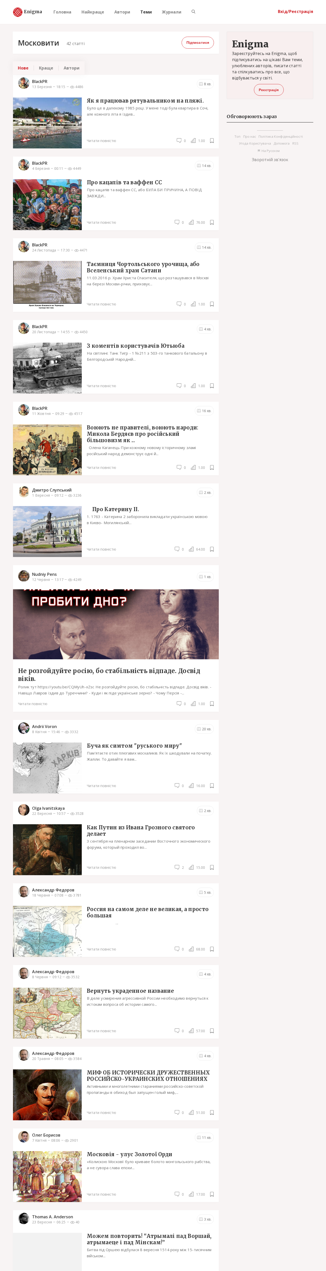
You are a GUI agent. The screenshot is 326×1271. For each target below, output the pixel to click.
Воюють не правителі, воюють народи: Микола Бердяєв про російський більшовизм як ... (142, 433)
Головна (62, 12)
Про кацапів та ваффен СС (124, 182)
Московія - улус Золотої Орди (129, 1154)
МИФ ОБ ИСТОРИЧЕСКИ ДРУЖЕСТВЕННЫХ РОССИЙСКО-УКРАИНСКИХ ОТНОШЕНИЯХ (148, 1075)
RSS (295, 143)
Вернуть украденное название (130, 990)
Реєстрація (269, 90)
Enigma (28, 12)
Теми (146, 12)
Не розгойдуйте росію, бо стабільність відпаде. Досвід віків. (109, 675)
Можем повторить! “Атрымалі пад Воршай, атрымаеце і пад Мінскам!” (149, 1239)
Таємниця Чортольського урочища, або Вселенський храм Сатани (143, 267)
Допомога (282, 143)
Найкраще (93, 12)
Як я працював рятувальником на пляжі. (145, 100)
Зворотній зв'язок (270, 159)
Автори (122, 12)
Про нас (249, 136)
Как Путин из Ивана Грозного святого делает (141, 830)
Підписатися (197, 42)
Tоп (237, 136)
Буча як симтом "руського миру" (134, 745)
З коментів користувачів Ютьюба (135, 345)
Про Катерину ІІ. (113, 509)
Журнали (171, 12)
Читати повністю (101, 140)
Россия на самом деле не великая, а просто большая (148, 912)
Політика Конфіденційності (281, 136)
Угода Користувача (255, 143)
